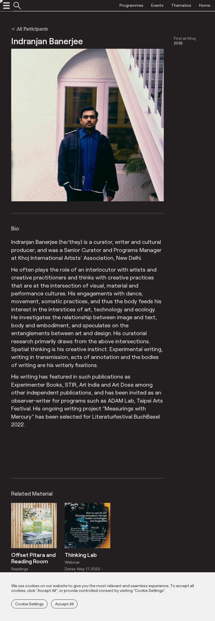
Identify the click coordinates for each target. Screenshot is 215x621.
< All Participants (29, 29)
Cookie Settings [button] (29, 603)
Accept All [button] (64, 603)
